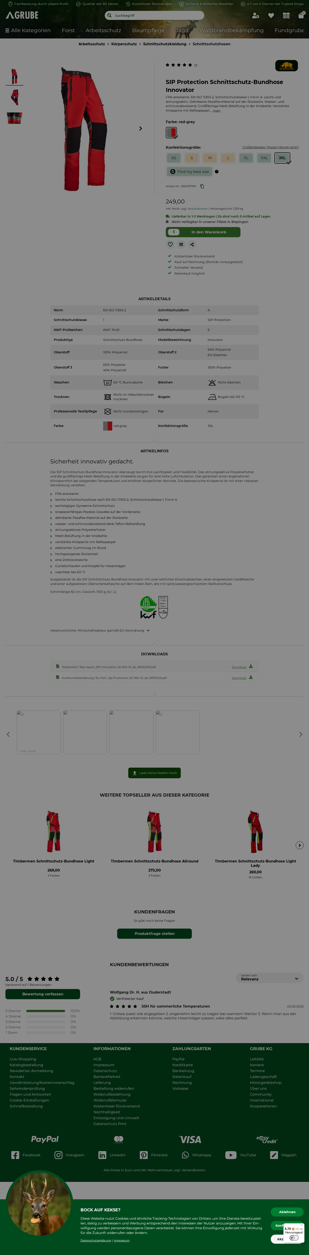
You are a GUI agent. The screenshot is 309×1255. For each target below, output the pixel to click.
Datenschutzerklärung (96, 1240)
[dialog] (154, 627)
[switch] (294, 1238)
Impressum (122, 1240)
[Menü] (301, 1226)
